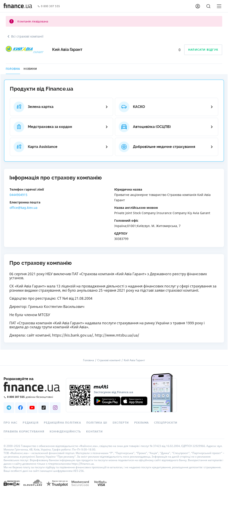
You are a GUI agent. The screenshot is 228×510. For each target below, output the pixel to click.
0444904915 (18, 195)
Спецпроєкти (165, 422)
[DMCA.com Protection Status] (12, 483)
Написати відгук (203, 50)
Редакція (31, 422)
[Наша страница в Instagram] (55, 407)
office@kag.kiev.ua (23, 207)
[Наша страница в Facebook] (20, 407)
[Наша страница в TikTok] (43, 407)
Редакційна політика (62, 422)
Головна (13, 68)
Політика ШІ (96, 422)
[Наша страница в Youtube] (32, 407)
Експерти (121, 422)
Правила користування (24, 431)
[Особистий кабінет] (197, 6)
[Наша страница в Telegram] (9, 407)
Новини (30, 68)
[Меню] (219, 6)
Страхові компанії (108, 360)
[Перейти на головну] (18, 6)
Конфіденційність (65, 431)
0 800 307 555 (50, 6)
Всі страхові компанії (27, 36)
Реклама (141, 422)
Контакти (94, 431)
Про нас (10, 422)
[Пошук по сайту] (208, 6)
